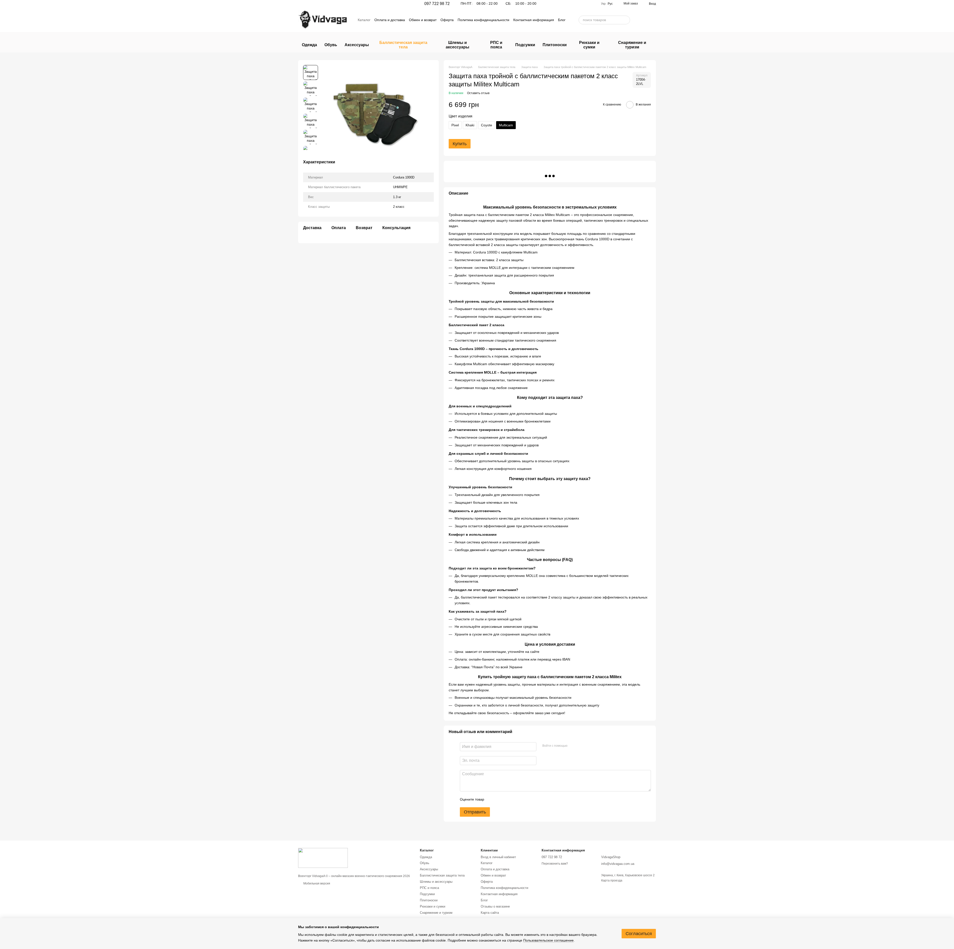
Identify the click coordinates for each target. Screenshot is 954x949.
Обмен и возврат (423, 20)
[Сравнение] (652, 20)
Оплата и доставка (389, 20)
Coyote (486, 125)
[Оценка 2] (500, 799)
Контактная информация (533, 20)
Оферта (447, 20)
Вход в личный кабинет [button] (498, 857)
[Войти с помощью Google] (581, 746)
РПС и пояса (496, 44)
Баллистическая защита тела (403, 44)
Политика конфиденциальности (483, 20)
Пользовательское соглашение (548, 940)
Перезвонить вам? (555, 863)
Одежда (309, 45)
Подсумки (525, 45)
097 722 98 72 (437, 4)
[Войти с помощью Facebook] (573, 746)
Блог (561, 20)
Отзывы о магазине (495, 906)
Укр (603, 3)
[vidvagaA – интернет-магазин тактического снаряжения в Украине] (323, 857)
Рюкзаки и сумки (589, 44)
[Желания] (639, 20)
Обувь (330, 45)
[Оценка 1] (492, 799)
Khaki (470, 125)
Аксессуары (357, 45)
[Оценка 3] (508, 799)
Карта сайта (490, 912)
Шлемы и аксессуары (457, 44)
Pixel (455, 125)
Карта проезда (611, 880)
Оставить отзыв (478, 93)
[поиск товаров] (626, 20)
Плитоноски (555, 45)
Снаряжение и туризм (632, 44)
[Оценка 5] (524, 799)
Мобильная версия (316, 883)
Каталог (364, 20)
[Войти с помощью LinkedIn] (589, 746)
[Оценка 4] (516, 799)
